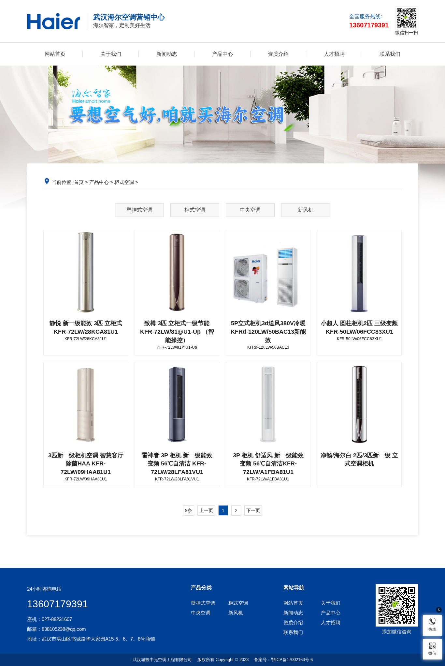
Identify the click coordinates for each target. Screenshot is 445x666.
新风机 (305, 210)
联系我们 (390, 54)
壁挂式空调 (139, 210)
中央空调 (250, 210)
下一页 (253, 510)
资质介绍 (278, 54)
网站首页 (55, 54)
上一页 (206, 510)
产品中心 (222, 54)
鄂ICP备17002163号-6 (292, 659)
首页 (79, 182)
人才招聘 (334, 54)
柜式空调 (124, 182)
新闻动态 (166, 54)
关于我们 (110, 54)
